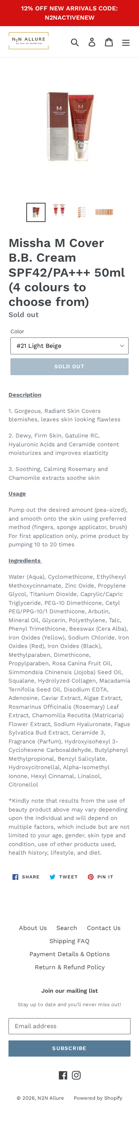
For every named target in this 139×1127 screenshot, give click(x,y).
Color (17, 331)
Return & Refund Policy (70, 967)
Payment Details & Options (69, 954)
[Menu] (125, 41)
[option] (35, 212)
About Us (33, 928)
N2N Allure (50, 1098)
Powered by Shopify (98, 1098)
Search (66, 928)
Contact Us (103, 928)
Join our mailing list (69, 990)
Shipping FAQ (69, 941)
